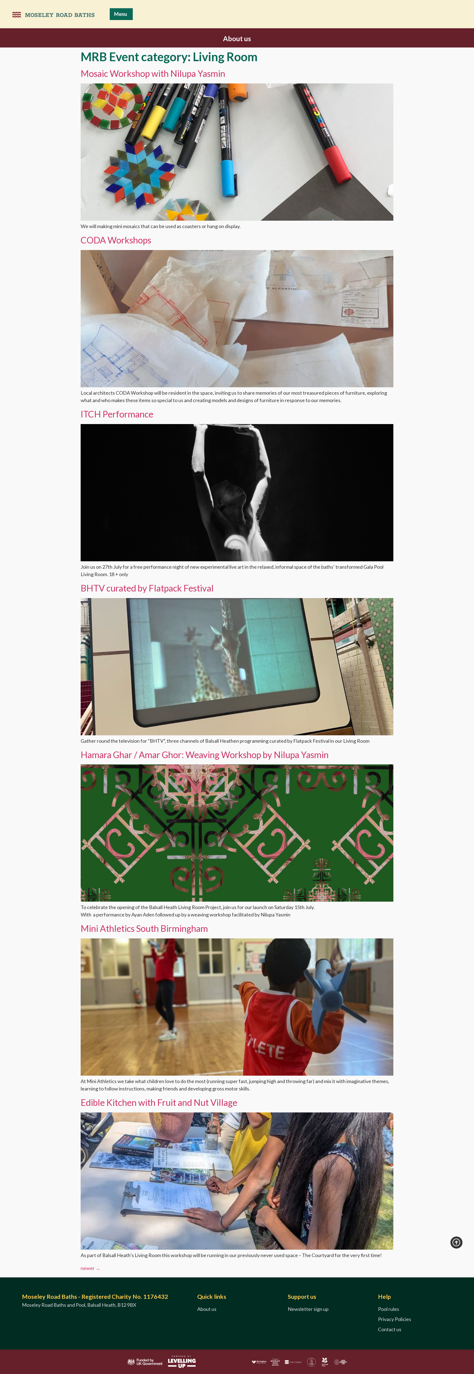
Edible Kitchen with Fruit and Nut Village (159, 1102)
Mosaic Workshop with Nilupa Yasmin (153, 73)
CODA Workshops (116, 240)
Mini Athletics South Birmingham (144, 928)
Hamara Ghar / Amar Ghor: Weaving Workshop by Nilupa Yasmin (205, 754)
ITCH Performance (117, 414)
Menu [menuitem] (120, 14)
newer (90, 1268)
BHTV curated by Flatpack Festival (147, 588)
